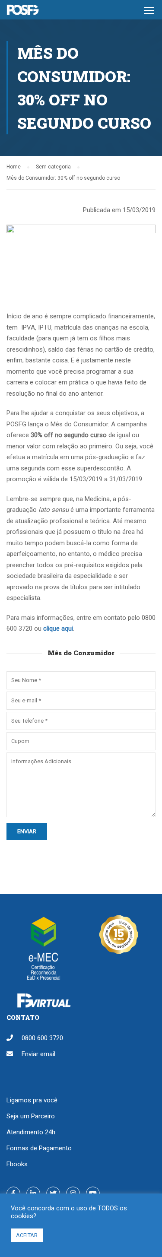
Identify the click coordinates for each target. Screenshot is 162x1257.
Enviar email (38, 1054)
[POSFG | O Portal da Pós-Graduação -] (22, 11)
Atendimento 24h (30, 1132)
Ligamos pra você (31, 1100)
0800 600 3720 (42, 1038)
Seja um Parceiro (30, 1116)
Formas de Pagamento (39, 1148)
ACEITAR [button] (27, 1235)
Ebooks (17, 1164)
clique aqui (58, 628)
